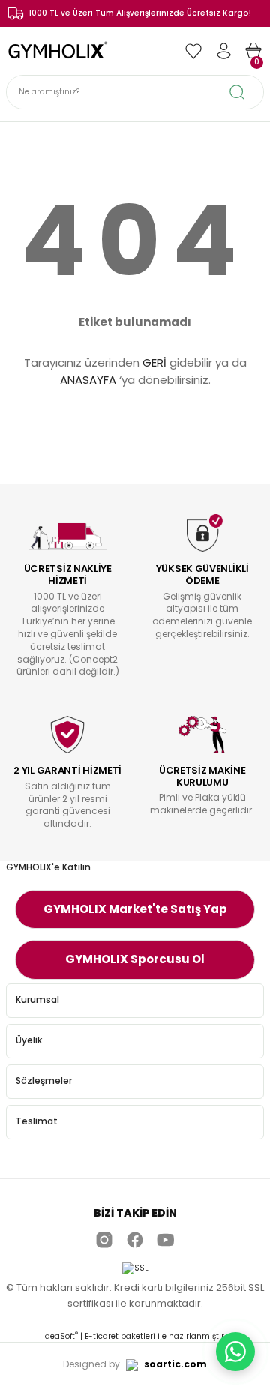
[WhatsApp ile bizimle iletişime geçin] (235, 1351)
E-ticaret (101, 1336)
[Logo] (59, 50)
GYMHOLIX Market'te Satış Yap (135, 909)
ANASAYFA (88, 380)
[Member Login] (223, 50)
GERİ (154, 362)
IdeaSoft (60, 1336)
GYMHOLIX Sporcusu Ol (135, 959)
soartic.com (175, 1364)
